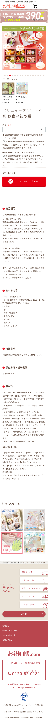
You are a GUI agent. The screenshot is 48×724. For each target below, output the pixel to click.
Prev (6, 48)
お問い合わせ (7, 640)
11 (30, 75)
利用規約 (5, 626)
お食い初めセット (16, 562)
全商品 (5, 562)
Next (41, 48)
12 (33, 75)
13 (35, 75)
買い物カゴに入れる (29, 181)
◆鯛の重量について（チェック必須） (18, 153)
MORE (24, 614)
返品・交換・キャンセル (31, 588)
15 (40, 75)
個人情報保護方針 (9, 635)
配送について (27, 572)
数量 (4, 125)
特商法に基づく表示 (9, 631)
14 (38, 75)
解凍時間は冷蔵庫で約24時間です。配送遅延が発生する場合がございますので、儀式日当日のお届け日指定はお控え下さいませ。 (23, 144)
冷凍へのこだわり (28, 580)
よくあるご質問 (28, 604)
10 (28, 75)
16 (43, 75)
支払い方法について (29, 596)
